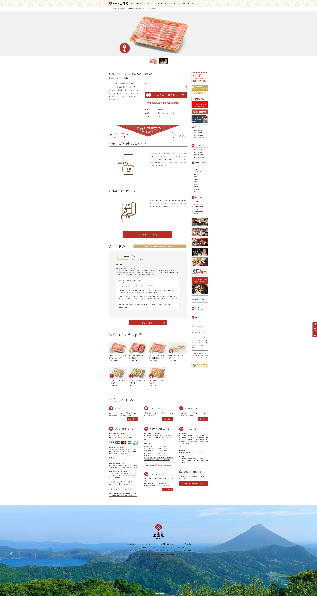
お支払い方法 (199, 299)
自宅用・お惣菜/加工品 (199, 157)
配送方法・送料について (199, 308)
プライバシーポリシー (159, 554)
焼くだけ (196, 184)
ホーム (133, 3)
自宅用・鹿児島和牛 (198, 152)
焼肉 (195, 174)
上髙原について (140, 3)
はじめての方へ (132, 550)
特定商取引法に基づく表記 (175, 554)
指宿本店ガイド (183, 547)
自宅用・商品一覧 (198, 149)
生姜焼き (196, 179)
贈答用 (155, 3)
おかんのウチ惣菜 (166, 547)
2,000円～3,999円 (198, 204)
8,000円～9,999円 (198, 211)
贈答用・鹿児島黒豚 (198, 135)
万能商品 (196, 182)
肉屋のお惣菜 (188, 544)
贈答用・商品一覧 (198, 130)
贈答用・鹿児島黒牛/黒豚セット (201, 139)
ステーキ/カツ (197, 167)
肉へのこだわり (146, 544)
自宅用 (160, 3)
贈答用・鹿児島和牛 (198, 133)
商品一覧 (149, 3)
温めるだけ (196, 187)
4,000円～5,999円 (198, 206)
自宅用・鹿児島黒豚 (198, 154)
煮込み (195, 177)
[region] (147, 284)
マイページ (138, 554)
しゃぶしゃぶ (197, 172)
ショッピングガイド (169, 3)
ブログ (178, 3)
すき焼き (196, 169)
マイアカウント (189, 3)
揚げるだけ (196, 189)
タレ (195, 192)
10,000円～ (196, 214)
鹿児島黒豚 (130, 9)
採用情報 (198, 318)
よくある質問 (147, 550)
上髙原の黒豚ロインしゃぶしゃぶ (167, 544)
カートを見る (202, 3)
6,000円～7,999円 (198, 209)
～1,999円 (196, 201)
